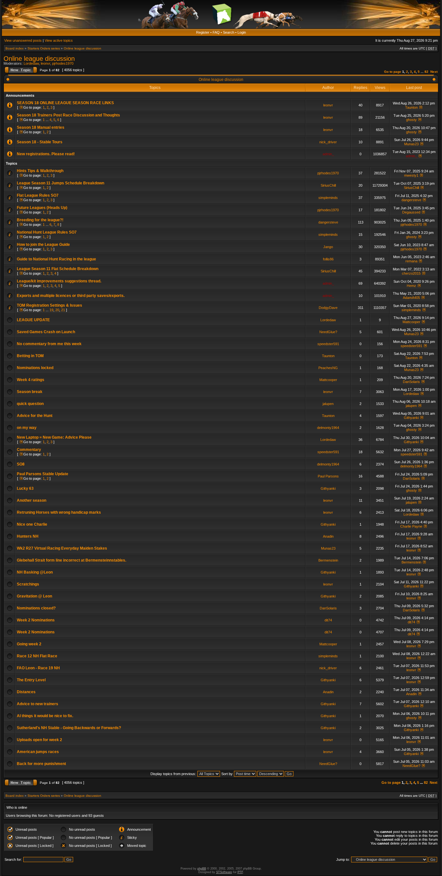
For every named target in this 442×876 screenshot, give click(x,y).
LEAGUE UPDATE (33, 320)
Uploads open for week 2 (39, 740)
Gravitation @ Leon (34, 596)
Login (242, 32)
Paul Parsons (328, 476)
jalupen (328, 404)
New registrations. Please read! (46, 154)
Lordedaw (31, 63)
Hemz (411, 286)
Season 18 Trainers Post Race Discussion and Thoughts (68, 115)
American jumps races (38, 752)
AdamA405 (411, 298)
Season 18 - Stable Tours (39, 142)
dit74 (328, 620)
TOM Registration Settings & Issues (49, 305)
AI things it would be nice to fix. (45, 716)
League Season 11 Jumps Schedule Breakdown (60, 183)
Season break (29, 391)
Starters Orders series (44, 48)
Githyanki (411, 418)
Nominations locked (35, 368)
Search (228, 32)
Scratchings (28, 584)
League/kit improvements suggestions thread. (59, 281)
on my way (27, 427)
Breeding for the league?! (40, 220)
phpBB (201, 868)
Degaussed (411, 212)
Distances (26, 692)
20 (57, 310)
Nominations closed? (36, 608)
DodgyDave (328, 308)
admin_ (328, 154)
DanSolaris (411, 382)
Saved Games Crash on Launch (46, 332)
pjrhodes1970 (62, 63)
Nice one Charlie (32, 524)
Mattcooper (411, 322)
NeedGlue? (328, 332)
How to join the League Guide (43, 244)
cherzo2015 (411, 273)
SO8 (21, 464)
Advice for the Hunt (34, 415)
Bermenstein (328, 560)
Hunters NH (28, 536)
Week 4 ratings (30, 380)
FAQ (216, 32)
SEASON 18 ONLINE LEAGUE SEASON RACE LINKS (65, 103)
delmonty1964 (328, 428)
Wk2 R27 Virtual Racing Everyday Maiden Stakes (62, 548)
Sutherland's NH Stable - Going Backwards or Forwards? (69, 728)
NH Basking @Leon (35, 572)
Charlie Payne (411, 526)
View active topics (59, 40)
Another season (31, 500)
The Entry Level (31, 680)
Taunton (411, 107)
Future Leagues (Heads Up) (42, 207)
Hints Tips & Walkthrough (40, 171)
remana (411, 261)
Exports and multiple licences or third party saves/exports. (71, 295)
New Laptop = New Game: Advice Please (54, 437)
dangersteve (411, 200)
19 (51, 310)
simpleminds (328, 198)
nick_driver (328, 142)
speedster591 (328, 344)
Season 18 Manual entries (40, 127)
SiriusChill (328, 185)
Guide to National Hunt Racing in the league (56, 259)
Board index (15, 48)
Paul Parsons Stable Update (42, 474)
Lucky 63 (25, 488)
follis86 (328, 259)
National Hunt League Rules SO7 (47, 232)
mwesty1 (411, 175)
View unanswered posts (23, 40)
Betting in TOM (30, 356)
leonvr (45, 63)
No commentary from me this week (49, 344)
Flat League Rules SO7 (38, 195)
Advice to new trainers (37, 704)
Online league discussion (82, 48)
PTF (240, 872)
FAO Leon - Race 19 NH (38, 668)
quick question (30, 403)
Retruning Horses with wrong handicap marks (59, 512)
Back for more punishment (41, 763)
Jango (328, 247)
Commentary (29, 449)
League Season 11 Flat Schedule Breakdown (57, 269)
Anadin (328, 536)
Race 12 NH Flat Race (37, 656)
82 (426, 71)
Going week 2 (29, 644)
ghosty (411, 120)
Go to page (392, 71)
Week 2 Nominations (36, 620)
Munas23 (411, 144)
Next (433, 71)
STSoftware (224, 872)
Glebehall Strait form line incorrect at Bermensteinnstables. (71, 560)
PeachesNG (328, 368)
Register (202, 32)
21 (63, 310)
